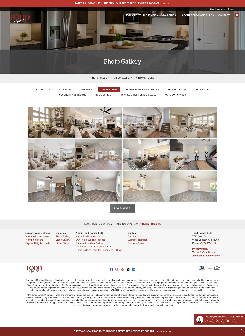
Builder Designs (151, 224)
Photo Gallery (100, 78)
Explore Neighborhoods (37, 243)
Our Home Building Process (90, 239)
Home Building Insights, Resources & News (99, 250)
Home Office (103, 95)
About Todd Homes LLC (88, 236)
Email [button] (232, 321)
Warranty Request (137, 239)
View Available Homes (37, 236)
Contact (231, 9)
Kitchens (86, 89)
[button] (237, 15)
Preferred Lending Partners (90, 243)
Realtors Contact (137, 243)
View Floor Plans (34, 239)
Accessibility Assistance (206, 255)
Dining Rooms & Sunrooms (142, 89)
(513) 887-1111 (208, 243)
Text (220, 321)
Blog (212, 9)
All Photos (42, 89)
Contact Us (134, 236)
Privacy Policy (200, 249)
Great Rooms (109, 89)
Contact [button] (224, 15)
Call (210, 321)
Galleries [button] (169, 15)
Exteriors (65, 89)
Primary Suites (177, 89)
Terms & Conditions (203, 252)
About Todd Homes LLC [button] (197, 15)
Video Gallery (123, 78)
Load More (122, 208)
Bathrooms (203, 89)
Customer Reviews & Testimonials (94, 246)
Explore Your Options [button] (141, 15)
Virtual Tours (145, 78)
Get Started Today (163, 331)
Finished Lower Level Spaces (138, 95)
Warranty (221, 9)
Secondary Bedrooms (72, 95)
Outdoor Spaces (175, 95)
